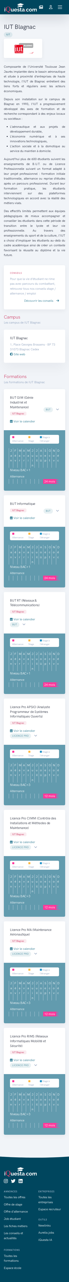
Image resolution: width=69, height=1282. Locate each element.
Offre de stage (13, 1204)
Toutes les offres (14, 1197)
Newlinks (44, 1225)
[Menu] (60, 7)
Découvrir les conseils (39, 301)
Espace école (12, 1268)
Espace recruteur (49, 1209)
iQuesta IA (45, 1240)
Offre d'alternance (16, 1211)
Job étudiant (12, 1219)
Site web (19, 354)
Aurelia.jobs (46, 1232)
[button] (41, 7)
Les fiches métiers (15, 1226)
